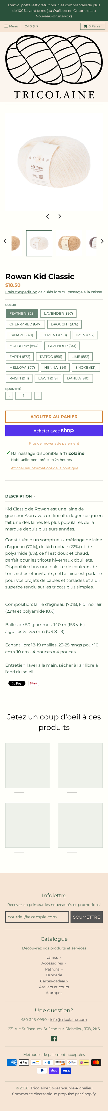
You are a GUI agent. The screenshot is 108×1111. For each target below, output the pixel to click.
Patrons (52, 969)
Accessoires (52, 963)
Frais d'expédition (21, 292)
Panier (95, 26)
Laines (52, 957)
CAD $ (30, 26)
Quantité (13, 389)
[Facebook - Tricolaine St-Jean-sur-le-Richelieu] (54, 1038)
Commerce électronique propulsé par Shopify (54, 1093)
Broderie (54, 975)
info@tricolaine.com (68, 1019)
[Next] (60, 216)
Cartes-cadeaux (54, 981)
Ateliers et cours (54, 987)
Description (18, 496)
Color (10, 305)
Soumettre (86, 917)
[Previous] (48, 216)
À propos (54, 992)
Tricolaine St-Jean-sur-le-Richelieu (61, 1088)
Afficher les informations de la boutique (44, 468)
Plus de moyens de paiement (54, 443)
